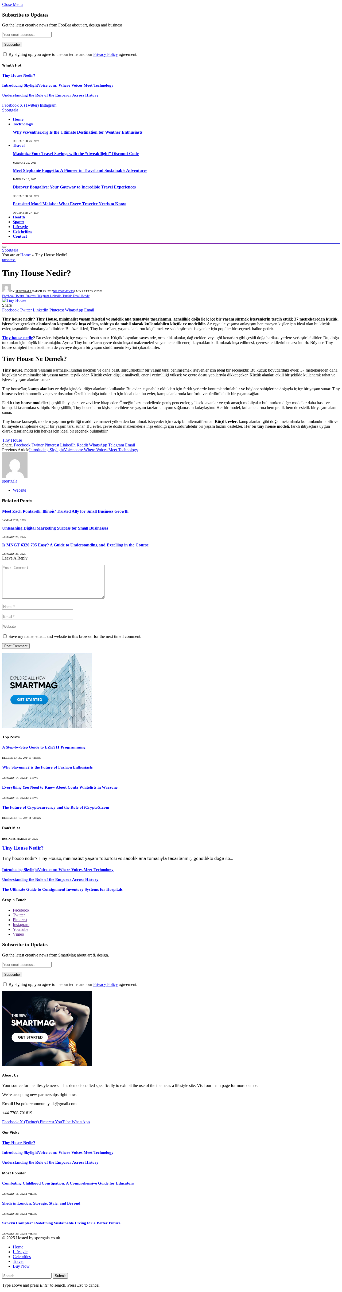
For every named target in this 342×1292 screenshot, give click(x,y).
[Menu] (4, 247)
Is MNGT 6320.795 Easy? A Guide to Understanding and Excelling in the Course (75, 545)
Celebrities (22, 231)
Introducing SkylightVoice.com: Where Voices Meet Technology (58, 85)
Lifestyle (20, 226)
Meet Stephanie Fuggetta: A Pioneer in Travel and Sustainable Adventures (80, 170)
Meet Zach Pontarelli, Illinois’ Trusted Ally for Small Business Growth (65, 511)
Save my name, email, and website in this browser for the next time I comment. (75, 636)
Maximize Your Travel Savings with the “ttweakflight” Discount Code (76, 153)
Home (18, 119)
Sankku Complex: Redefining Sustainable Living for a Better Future (61, 1223)
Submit (60, 1276)
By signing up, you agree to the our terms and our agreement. (72, 54)
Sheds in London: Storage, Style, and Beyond (41, 1203)
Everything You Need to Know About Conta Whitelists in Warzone (60, 787)
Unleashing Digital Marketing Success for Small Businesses (55, 528)
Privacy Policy (105, 54)
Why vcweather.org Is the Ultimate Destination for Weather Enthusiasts (77, 132)
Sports (18, 221)
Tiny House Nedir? (18, 75)
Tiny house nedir (17, 337)
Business (8, 260)
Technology (23, 124)
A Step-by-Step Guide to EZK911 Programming (44, 747)
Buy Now (21, 1266)
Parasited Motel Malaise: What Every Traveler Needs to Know (69, 204)
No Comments (63, 291)
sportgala (23, 291)
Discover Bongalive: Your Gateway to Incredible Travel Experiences (74, 187)
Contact (20, 236)
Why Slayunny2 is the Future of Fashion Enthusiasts (47, 767)
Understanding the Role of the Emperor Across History (50, 95)
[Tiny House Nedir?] (14, 300)
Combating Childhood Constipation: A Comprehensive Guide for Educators (68, 1183)
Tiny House (12, 440)
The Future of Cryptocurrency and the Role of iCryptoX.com (55, 807)
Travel (19, 145)
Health (19, 217)
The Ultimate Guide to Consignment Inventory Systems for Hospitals (62, 889)
